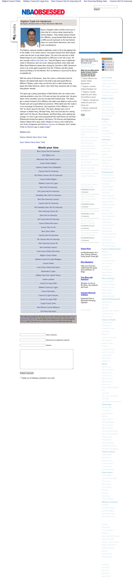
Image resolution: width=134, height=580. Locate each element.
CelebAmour (106, 148)
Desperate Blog (107, 187)
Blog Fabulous (107, 302)
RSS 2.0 (23, 321)
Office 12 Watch (107, 428)
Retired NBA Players (109, 545)
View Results (85, 119)
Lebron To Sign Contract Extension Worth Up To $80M (89, 132)
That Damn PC (107, 437)
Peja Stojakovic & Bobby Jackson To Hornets (89, 175)
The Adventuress (108, 499)
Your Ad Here (86, 310)
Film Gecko (106, 193)
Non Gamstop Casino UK (48, 211)
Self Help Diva (107, 317)
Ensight (104, 128)
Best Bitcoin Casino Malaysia (48, 307)
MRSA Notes (106, 358)
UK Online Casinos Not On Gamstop (48, 175)
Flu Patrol (105, 346)
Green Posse (106, 367)
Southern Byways (108, 469)
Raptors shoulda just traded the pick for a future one (90, 102)
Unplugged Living (108, 296)
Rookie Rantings (108, 548)
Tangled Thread (107, 95)
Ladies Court (106, 376)
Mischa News (106, 160)
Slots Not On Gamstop (48, 187)
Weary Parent (106, 272)
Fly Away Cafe (107, 461)
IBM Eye (105, 416)
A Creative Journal (108, 508)
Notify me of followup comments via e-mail (38, 378)
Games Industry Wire (109, 478)
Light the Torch (107, 379)
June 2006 (105, 567)
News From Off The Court (111, 536)
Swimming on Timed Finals (111, 401)
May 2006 (105, 570)
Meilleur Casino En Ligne (48, 183)
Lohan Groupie (107, 157)
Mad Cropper (106, 86)
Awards (104, 524)
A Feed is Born (107, 407)
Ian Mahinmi (29, 127)
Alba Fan (105, 143)
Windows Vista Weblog (110, 449)
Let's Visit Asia (107, 466)
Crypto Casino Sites (48, 303)
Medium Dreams (108, 213)
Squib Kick (105, 393)
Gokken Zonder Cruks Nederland (48, 167)
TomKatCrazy (106, 169)
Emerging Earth (107, 413)
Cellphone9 (106, 410)
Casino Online (48, 263)
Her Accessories (107, 107)
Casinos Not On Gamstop (48, 171)
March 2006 (106, 576)
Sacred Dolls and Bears (110, 92)
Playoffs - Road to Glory (110, 542)
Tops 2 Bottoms (107, 116)
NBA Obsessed (107, 382)
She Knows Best (107, 110)
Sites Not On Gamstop (48, 215)
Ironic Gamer (106, 481)
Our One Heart (107, 263)
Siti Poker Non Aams (48, 311)
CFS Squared (106, 340)
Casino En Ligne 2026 (48, 283)
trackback (55, 321)
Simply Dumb (106, 228)
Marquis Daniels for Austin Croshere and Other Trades (88, 148)
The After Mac (106, 440)
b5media (105, 122)
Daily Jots (105, 305)
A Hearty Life (106, 326)
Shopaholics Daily (108, 113)
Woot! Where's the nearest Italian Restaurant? (89, 80)
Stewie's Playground (109, 234)
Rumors (104, 551)
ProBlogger (106, 131)
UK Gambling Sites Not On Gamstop (48, 207)
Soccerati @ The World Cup (110, 389)
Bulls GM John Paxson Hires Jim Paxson (89, 142)
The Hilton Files (107, 166)
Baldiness (105, 334)
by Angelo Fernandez (88, 65)
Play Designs (106, 484)
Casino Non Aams (48, 291)
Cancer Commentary (109, 337)
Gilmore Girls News (109, 199)
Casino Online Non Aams (48, 223)
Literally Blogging (108, 511)
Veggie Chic (106, 361)
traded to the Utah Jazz (39, 60)
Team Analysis (107, 554)
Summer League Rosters (90, 126)
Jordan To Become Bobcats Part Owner (88, 222)
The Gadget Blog (108, 443)
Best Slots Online (48, 231)
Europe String (107, 455)
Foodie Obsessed (108, 196)
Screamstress (106, 222)
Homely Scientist (108, 352)
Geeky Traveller (107, 463)
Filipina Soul (106, 458)
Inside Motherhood (108, 261)
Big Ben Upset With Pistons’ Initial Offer (88, 169)
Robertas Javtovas (48, 124)
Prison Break (106, 219)
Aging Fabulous (107, 101)
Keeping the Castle (108, 284)
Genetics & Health (108, 349)
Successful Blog (107, 134)
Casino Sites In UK (48, 227)
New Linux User (107, 425)
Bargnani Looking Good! (89, 137)
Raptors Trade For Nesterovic (36, 21)
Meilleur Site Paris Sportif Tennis (48, 275)
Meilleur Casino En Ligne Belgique (48, 259)
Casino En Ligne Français (48, 295)
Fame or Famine (107, 190)
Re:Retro (105, 493)
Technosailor (106, 137)
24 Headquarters (108, 175)
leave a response (43, 321)
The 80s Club (106, 240)
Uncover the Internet (109, 446)
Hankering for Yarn (108, 80)
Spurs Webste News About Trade (32, 142)
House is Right (107, 207)
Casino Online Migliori (48, 163)
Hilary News (106, 151)
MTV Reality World (108, 216)
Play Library (106, 267)
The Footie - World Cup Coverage (110, 397)
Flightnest (105, 308)
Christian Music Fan (109, 181)
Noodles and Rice (108, 287)
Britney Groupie (107, 145)
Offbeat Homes (107, 290)
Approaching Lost (108, 178)
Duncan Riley (106, 125)
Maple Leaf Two (107, 419)
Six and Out (106, 385)
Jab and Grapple (108, 370)
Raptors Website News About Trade (33, 137)
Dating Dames (107, 255)
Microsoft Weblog (108, 422)
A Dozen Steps (107, 323)
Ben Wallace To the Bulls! (90, 165)
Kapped (104, 154)
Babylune (105, 252)
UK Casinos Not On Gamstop (48, 239)
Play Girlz (105, 490)
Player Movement (48, 24)
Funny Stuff (106, 527)
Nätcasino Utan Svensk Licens (48, 159)
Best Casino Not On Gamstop (48, 151)
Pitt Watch (105, 163)
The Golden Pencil (108, 517)
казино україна (48, 279)
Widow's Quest (107, 275)
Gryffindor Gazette (108, 204)
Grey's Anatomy (107, 202)
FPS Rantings (107, 475)
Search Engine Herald (110, 431)
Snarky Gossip (107, 231)
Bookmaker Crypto (48, 271)
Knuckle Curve (107, 373)
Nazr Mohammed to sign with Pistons (89, 155)
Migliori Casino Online (48, 255)
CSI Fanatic (106, 184)
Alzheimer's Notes (108, 328)
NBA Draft (58, 24)
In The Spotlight (107, 530)
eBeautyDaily (106, 104)
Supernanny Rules (108, 237)
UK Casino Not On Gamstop (48, 191)
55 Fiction (105, 505)
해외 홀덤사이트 (48, 155)
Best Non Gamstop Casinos (48, 199)
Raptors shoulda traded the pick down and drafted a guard (89, 94)
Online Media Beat (108, 514)
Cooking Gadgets (108, 281)
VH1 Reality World (108, 246)
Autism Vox (106, 331)
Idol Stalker (106, 210)
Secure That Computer (110, 434)
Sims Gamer (106, 496)
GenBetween (106, 258)
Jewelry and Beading (109, 83)
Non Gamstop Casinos (48, 247)
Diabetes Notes (107, 343)
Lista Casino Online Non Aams (48, 251)
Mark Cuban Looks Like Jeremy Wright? (89, 161)
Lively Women (107, 355)
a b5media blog (86, 66)
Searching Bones (108, 225)
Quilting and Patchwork (110, 89)
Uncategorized (107, 557)
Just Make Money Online (110, 311)
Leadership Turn (108, 314)
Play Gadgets (106, 487)
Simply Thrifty (106, 293)
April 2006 (105, 573)
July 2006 (105, 564)
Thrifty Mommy (107, 269)
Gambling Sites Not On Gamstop (48, 195)
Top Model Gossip (108, 243)
